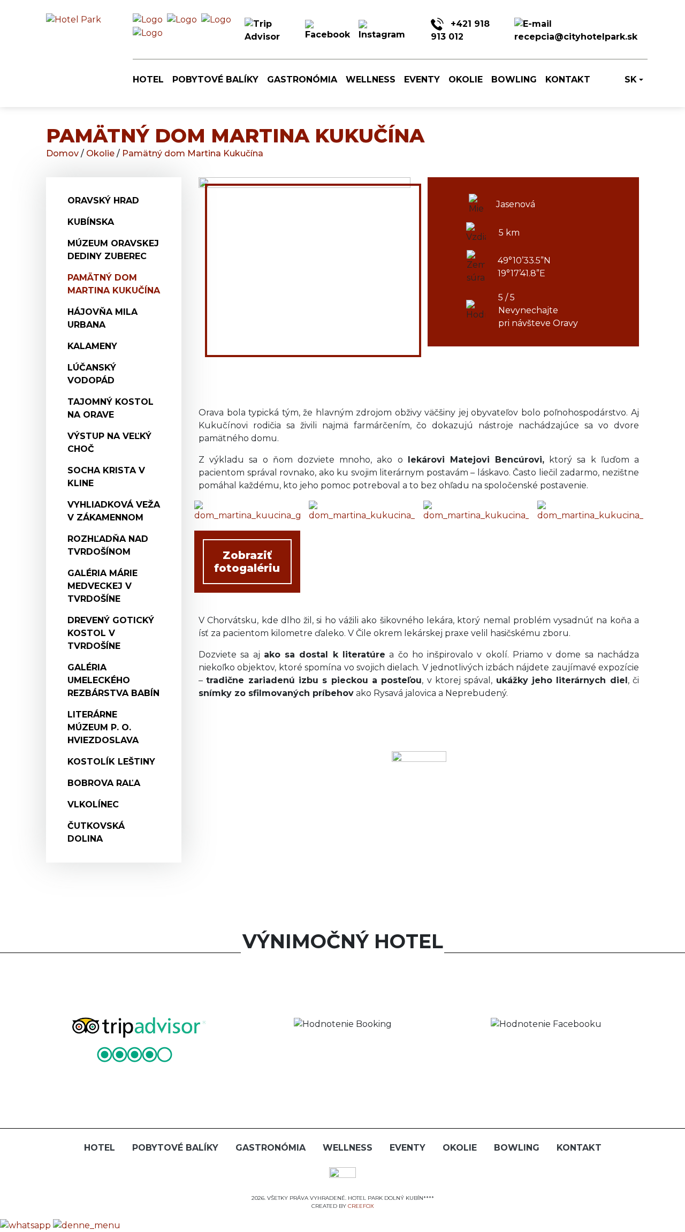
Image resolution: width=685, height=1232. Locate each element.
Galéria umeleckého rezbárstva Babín (113, 680)
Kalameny (92, 346)
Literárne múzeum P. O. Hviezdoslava (103, 727)
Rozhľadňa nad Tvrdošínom (107, 545)
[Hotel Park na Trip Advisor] (270, 30)
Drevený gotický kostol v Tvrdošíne (110, 633)
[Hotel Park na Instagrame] (382, 30)
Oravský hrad (103, 200)
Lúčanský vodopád (91, 374)
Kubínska (90, 222)
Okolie (465, 79)
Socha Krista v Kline (106, 476)
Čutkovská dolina (96, 832)
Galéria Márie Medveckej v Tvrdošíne (102, 586)
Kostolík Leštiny (111, 762)
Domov (63, 153)
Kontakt (567, 79)
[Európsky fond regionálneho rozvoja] (342, 1175)
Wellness (370, 79)
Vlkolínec (93, 804)
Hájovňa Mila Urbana (102, 318)
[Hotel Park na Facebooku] (327, 30)
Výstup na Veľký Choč (109, 442)
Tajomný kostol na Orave (110, 408)
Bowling (514, 79)
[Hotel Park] (148, 19)
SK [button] (631, 79)
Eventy (422, 79)
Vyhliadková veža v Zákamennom (113, 511)
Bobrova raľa (103, 783)
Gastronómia (302, 79)
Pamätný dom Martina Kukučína (192, 153)
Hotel (148, 79)
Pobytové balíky (215, 79)
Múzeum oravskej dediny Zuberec (113, 249)
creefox (361, 1206)
